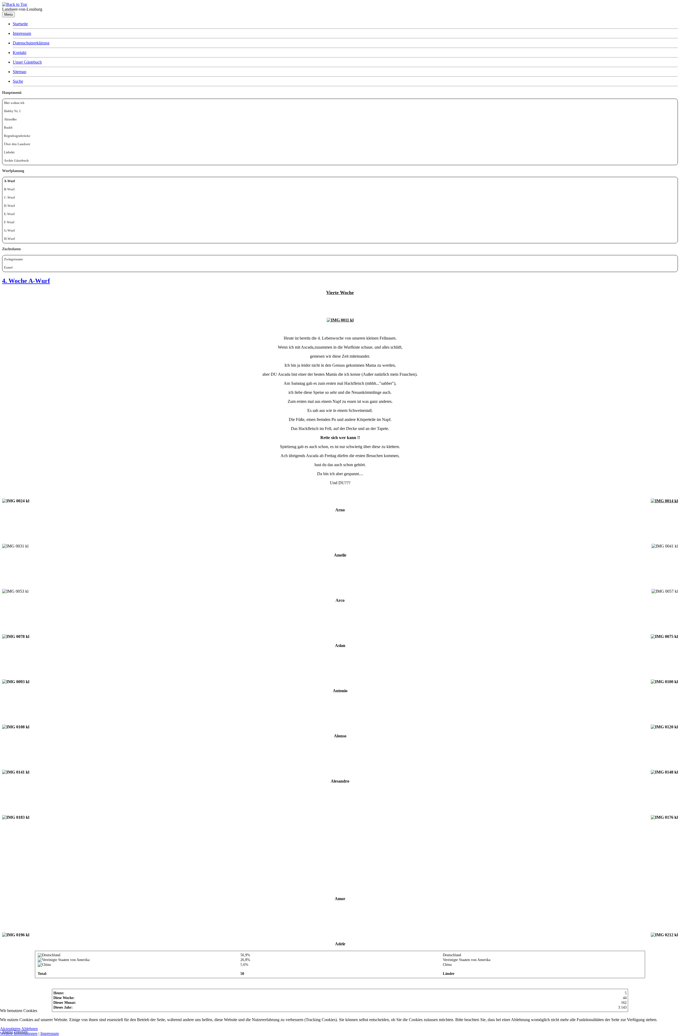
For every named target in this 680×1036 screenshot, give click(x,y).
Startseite (20, 24)
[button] (674, 128)
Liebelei (9, 152)
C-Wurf (9, 197)
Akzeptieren (10, 1028)
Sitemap (19, 71)
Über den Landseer (17, 144)
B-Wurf (9, 189)
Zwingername (13, 259)
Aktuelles (10, 119)
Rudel (8, 128)
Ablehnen (29, 1028)
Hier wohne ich (14, 103)
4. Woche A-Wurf (26, 280)
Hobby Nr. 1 (12, 111)
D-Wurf (9, 206)
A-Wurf (9, 181)
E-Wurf (9, 214)
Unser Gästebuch (27, 62)
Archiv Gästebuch (16, 160)
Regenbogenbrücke (17, 136)
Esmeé (8, 267)
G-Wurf (9, 230)
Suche (18, 81)
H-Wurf (9, 239)
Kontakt (19, 52)
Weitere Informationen (18, 1033)
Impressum (22, 33)
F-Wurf (9, 222)
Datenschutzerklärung (31, 43)
